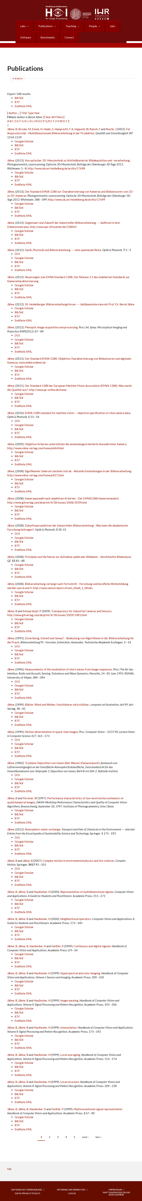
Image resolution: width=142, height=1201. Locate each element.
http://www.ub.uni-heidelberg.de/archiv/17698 (56, 168)
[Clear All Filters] (53, 117)
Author (13, 113)
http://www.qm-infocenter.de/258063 (53, 226)
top (9, 1168)
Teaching (70, 26)
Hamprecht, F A (64, 129)
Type (31, 113)
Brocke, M (24, 129)
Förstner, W (30, 798)
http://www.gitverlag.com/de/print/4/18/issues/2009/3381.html (47, 615)
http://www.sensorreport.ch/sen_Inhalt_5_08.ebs (63, 588)
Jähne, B (12, 129)
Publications (45, 26)
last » (99, 1137)
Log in (72, 1193)
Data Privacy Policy (27, 1193)
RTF (17, 102)
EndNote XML (23, 106)
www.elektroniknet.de (32, 362)
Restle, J (111, 129)
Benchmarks (48, 37)
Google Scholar (24, 141)
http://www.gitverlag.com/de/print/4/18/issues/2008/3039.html (47, 502)
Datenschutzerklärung (26, 1190)
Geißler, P (57, 946)
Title (24, 113)
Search (18, 78)
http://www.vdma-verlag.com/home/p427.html (35, 475)
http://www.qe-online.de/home (48, 389)
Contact (69, 37)
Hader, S (48, 129)
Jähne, (11, 160)
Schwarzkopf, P (32, 611)
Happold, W (81, 129)
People (93, 26)
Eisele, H (37, 129)
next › (85, 1137)
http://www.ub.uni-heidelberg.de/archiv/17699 (76, 199)
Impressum (115, 1190)
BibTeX (19, 98)
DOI (17, 253)
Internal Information (71, 1190)
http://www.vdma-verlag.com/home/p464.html (35, 448)
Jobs (112, 26)
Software (25, 37)
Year (37, 113)
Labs (23, 26)
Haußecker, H (42, 891)
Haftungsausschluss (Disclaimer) (116, 1193)
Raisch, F (94, 129)
